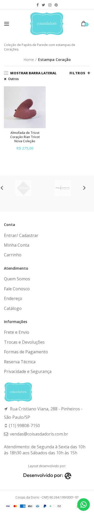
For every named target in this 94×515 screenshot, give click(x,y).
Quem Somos (17, 279)
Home (29, 59)
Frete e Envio (16, 332)
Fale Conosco (17, 289)
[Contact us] (83, 504)
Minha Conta (16, 245)
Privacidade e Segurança (27, 371)
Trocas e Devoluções (24, 342)
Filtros (77, 73)
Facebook (37, 5)
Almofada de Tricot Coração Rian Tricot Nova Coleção (25, 137)
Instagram (50, 5)
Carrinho (12, 255)
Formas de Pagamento (26, 352)
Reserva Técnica (20, 362)
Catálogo (13, 308)
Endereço (13, 298)
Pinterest (56, 5)
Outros (13, 79)
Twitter (43, 5)
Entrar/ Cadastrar (21, 235)
